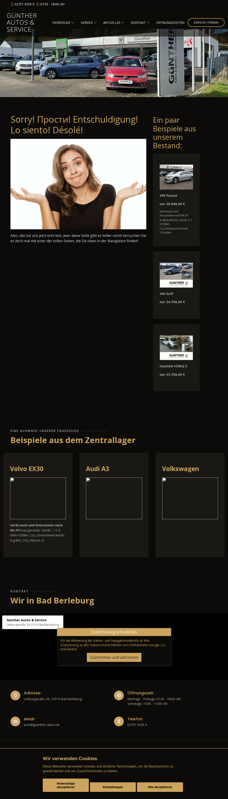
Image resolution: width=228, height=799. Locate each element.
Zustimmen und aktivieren (114, 657)
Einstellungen (113, 787)
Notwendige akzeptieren (66, 785)
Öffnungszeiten (170, 22)
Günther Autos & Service (22, 22)
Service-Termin (206, 22)
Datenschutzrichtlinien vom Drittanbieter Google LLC (128, 645)
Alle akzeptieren (160, 787)
